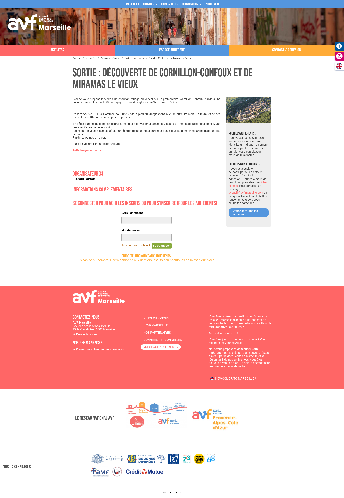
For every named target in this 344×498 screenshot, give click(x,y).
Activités (148, 4)
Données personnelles (162, 339)
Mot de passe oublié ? (136, 245)
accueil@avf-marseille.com (246, 192)
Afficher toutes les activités (245, 212)
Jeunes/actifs (169, 4)
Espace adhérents (162, 346)
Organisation (190, 4)
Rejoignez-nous (156, 318)
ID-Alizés (176, 492)
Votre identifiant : (132, 213)
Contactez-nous (87, 334)
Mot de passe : (131, 230)
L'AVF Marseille (155, 325)
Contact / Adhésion (286, 50)
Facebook (339, 46)
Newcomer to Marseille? (235, 378)
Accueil (135, 4)
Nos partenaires (157, 332)
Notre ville (213, 4)
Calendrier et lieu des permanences (100, 349)
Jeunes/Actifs (233, 342)
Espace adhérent (172, 50)
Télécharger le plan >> (87, 150)
